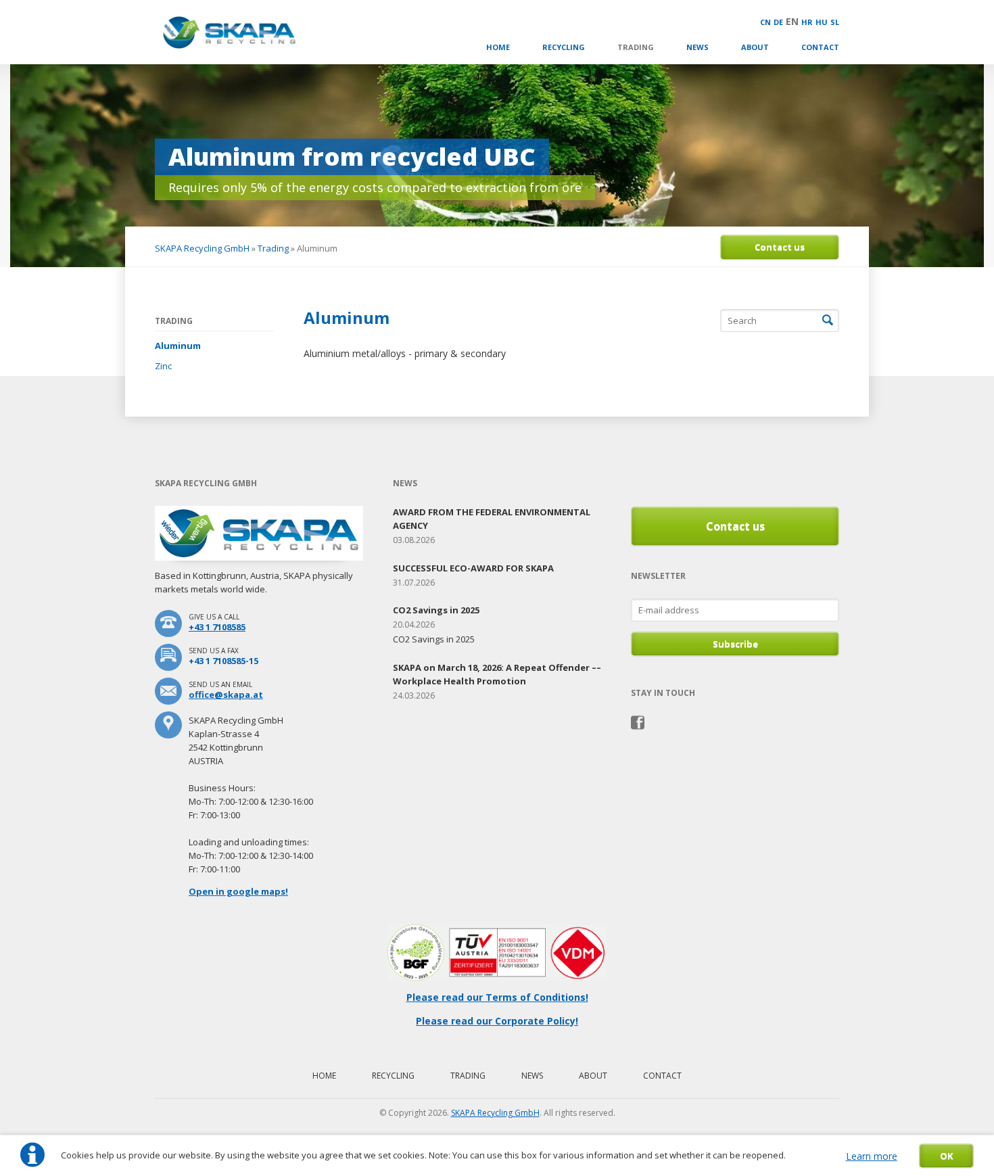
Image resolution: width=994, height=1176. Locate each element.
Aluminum (178, 345)
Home (498, 47)
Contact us (780, 247)
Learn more (871, 1156)
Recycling (563, 47)
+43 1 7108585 (217, 627)
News (697, 47)
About (755, 47)
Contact (820, 47)
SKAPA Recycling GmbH (202, 248)
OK (946, 1156)
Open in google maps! (238, 891)
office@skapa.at (226, 694)
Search (827, 320)
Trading (635, 47)
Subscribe (735, 644)
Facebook (638, 723)
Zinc (163, 366)
